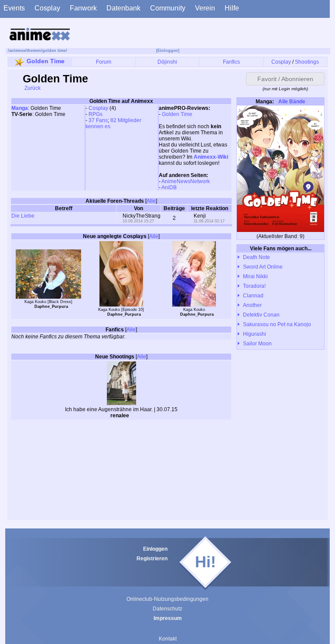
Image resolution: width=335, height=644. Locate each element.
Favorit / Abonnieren (285, 78)
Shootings (307, 62)
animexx (17, 50)
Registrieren (152, 558)
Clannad (253, 296)
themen (34, 50)
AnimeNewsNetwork (185, 181)
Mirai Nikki (255, 276)
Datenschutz (167, 609)
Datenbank (123, 8)
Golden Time (46, 61)
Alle (151, 201)
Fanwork (83, 8)
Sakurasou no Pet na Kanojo (277, 324)
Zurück (32, 88)
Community (167, 8)
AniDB (169, 187)
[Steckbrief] (134, 416)
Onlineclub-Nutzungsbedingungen (167, 599)
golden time (54, 50)
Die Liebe (22, 216)
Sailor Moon (257, 344)
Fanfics (231, 62)
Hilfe (232, 8)
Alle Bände (291, 102)
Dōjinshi (167, 62)
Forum (103, 62)
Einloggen (155, 549)
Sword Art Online (263, 267)
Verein (205, 8)
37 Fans (98, 120)
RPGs (96, 114)
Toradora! (254, 286)
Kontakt (168, 639)
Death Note (256, 257)
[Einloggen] (167, 50)
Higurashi (254, 334)
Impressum (168, 618)
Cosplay (47, 8)
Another (252, 305)
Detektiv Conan (261, 315)
